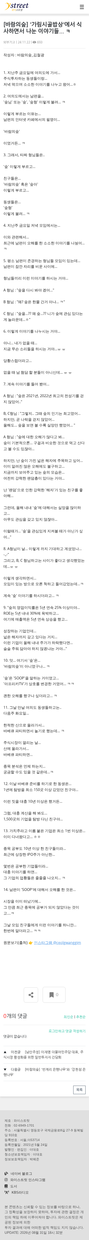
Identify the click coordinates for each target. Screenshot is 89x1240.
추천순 (81, 1017)
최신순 (68, 1017)
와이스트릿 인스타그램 (27, 1180)
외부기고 (9, 42)
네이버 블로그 (21, 1173)
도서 (13, 1186)
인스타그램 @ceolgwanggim (57, 942)
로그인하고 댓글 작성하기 (67, 1031)
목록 (79, 1089)
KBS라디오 (20, 1192)
